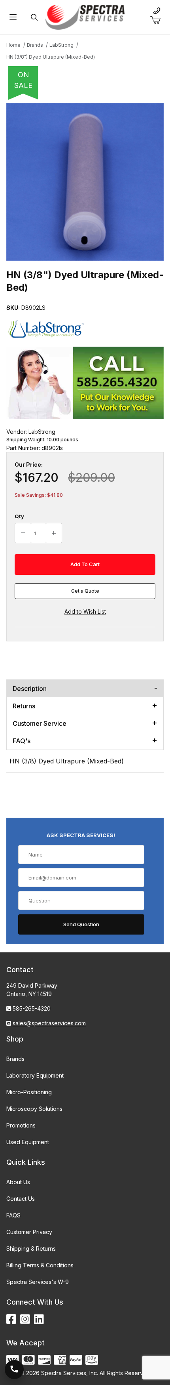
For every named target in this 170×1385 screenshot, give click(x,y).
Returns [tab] (24, 706)
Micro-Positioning (29, 1092)
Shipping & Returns (31, 1248)
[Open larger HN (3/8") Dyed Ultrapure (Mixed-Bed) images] (85, 182)
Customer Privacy (29, 1232)
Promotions (21, 1125)
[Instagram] (25, 1319)
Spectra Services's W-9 (37, 1281)
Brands (15, 1058)
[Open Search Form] (34, 17)
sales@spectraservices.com (49, 1023)
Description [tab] (30, 688)
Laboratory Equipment (35, 1075)
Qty (19, 516)
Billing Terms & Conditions (40, 1265)
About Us (18, 1182)
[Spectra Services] (85, 16)
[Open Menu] (13, 17)
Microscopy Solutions (34, 1108)
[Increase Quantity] (54, 533)
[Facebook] (11, 1319)
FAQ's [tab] (21, 741)
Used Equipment (27, 1142)
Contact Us (20, 1198)
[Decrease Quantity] (23, 533)
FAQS (13, 1215)
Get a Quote (85, 591)
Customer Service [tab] (39, 723)
